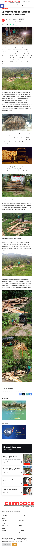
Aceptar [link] (14, 544)
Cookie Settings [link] (6, 544)
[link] (2, 6)
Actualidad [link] (5, 8)
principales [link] (10, 388)
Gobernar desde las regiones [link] (10, 489)
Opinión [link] (26, 485)
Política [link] (26, 474)
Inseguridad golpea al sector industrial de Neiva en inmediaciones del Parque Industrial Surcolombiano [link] (12, 458)
